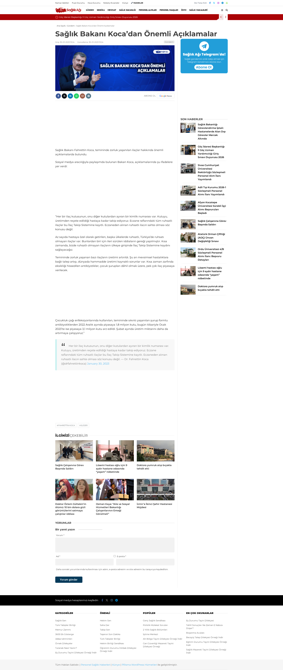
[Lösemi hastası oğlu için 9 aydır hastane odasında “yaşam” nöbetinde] (115, 450)
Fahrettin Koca (66, 425)
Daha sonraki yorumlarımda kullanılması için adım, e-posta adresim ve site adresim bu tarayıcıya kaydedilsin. (112, 569)
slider (84, 425)
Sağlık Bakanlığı (127, 10)
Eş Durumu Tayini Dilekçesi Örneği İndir (76, 652)
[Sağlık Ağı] (68, 12)
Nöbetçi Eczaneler (111, 3)
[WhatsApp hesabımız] (227, 3)
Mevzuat (112, 10)
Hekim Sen (105, 620)
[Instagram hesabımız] (218, 3)
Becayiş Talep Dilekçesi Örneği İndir (204, 637)
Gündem (90, 10)
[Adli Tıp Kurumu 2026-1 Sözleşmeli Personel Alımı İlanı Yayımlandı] (188, 195)
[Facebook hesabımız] (210, 3)
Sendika (101, 10)
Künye (125, 3)
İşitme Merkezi (150, 634)
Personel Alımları (148, 10)
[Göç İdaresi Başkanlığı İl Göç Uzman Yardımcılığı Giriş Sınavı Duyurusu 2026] (188, 154)
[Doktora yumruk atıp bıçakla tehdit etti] (156, 450)
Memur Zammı (63, 629)
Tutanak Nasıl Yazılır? (66, 648)
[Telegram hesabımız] (223, 3)
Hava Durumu (94, 3)
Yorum (60, 535)
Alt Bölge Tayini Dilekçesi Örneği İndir (162, 639)
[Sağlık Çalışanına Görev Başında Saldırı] (74, 450)
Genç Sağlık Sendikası (154, 620)
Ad (58, 556)
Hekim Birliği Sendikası (112, 643)
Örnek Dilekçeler (64, 643)
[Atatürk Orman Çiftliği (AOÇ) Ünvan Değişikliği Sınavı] (188, 241)
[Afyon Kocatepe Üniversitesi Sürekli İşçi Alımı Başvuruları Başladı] (188, 210)
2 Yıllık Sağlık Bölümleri (155, 629)
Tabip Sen (105, 629)
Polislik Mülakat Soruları (155, 625)
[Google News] (166, 96)
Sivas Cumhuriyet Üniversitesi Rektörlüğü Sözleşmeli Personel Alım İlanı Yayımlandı (196, 17)
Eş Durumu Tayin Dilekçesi (200, 620)
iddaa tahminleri (63, 639)
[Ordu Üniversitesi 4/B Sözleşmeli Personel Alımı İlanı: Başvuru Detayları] (188, 256)
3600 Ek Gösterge (64, 634)
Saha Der (104, 625)
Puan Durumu (78, 3)
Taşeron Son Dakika (110, 634)
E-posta (121, 556)
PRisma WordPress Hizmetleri (139, 664)
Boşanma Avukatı (195, 632)
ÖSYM (183, 10)
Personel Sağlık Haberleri (95, 664)
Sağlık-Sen (60, 620)
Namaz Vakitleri (62, 3)
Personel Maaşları (169, 10)
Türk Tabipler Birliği (65, 625)
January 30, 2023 (98, 363)
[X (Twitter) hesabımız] (214, 3)
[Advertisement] (115, 124)
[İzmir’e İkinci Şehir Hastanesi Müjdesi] (156, 489)
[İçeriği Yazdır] (88, 96)
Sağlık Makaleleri (198, 10)
